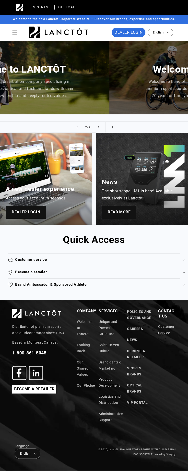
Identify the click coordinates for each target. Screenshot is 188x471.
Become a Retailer (136, 354)
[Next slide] (98, 127)
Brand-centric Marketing (110, 365)
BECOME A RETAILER (34, 389)
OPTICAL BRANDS (134, 388)
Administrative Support (111, 417)
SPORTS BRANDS (134, 371)
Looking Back (83, 348)
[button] (14, 32)
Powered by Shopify (163, 454)
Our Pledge (86, 385)
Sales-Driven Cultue (109, 348)
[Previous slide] (77, 127)
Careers (135, 329)
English (158, 32)
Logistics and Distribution (110, 399)
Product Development (109, 382)
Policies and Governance (139, 315)
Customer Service (166, 330)
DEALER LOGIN (128, 32)
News (132, 340)
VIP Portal (137, 403)
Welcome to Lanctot (84, 328)
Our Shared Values (83, 368)
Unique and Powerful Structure (108, 328)
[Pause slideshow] (111, 127)
